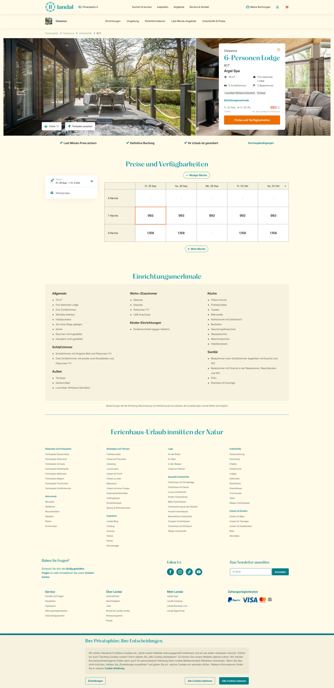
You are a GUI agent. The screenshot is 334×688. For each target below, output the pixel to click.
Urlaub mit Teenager (239, 521)
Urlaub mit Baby (236, 516)
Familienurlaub (114, 454)
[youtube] (198, 574)
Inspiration (162, 6)
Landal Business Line (177, 606)
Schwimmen (51, 526)
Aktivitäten (234, 536)
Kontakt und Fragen (54, 596)
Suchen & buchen (142, 6)
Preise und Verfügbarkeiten (252, 120)
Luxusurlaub (112, 468)
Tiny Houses (235, 493)
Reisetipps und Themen (118, 448)
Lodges (233, 473)
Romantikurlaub (114, 503)
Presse (109, 620)
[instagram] (180, 574)
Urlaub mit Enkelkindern (240, 526)
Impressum (50, 606)
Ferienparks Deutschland (57, 454)
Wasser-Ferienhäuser (239, 503)
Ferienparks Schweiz (55, 464)
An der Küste (174, 454)
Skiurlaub (49, 501)
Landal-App (172, 596)
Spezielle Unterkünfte (178, 477)
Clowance (230, 50)
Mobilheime (235, 483)
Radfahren (50, 506)
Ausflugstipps (113, 498)
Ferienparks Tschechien (56, 483)
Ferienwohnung (236, 454)
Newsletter (50, 601)
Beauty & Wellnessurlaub (118, 508)
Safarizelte (234, 478)
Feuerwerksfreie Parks (117, 493)
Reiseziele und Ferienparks (58, 448)
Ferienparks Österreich (56, 459)
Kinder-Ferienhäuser (178, 497)
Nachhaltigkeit (113, 601)
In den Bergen (174, 464)
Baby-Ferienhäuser (177, 501)
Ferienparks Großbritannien (58, 488)
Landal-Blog (112, 521)
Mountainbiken (52, 511)
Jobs (108, 606)
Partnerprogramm (114, 615)
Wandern (49, 516)
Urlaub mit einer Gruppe (118, 488)
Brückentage (113, 545)
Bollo (231, 531)
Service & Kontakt (199, 6)
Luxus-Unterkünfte (177, 492)
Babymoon (112, 483)
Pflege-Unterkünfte (177, 531)
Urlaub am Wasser (176, 468)
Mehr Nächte (197, 248)
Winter (110, 540)
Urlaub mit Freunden (116, 459)
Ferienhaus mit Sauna (178, 487)
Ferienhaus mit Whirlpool (180, 526)
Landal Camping (174, 601)
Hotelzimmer (235, 468)
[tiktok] (189, 574)
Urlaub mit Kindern (238, 511)
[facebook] (171, 574)
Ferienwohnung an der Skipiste (183, 506)
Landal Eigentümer (176, 610)
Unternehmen (112, 596)
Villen (232, 498)
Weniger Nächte (198, 175)
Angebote (179, 6)
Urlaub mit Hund (114, 473)
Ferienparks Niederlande (57, 468)
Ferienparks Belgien (54, 478)
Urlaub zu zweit (114, 478)
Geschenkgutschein (55, 615)
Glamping (111, 464)
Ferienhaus (234, 459)
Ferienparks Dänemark (55, 473)
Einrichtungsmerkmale (236, 100)
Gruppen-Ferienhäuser (179, 521)
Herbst (110, 536)
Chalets (233, 464)
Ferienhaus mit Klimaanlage (181, 482)
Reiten (48, 521)
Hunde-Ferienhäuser (178, 511)
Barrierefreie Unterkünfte (180, 516)
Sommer (111, 531)
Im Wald (172, 459)
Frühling (110, 526)
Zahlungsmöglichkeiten (56, 610)
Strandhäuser (235, 488)
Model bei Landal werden (118, 610)
